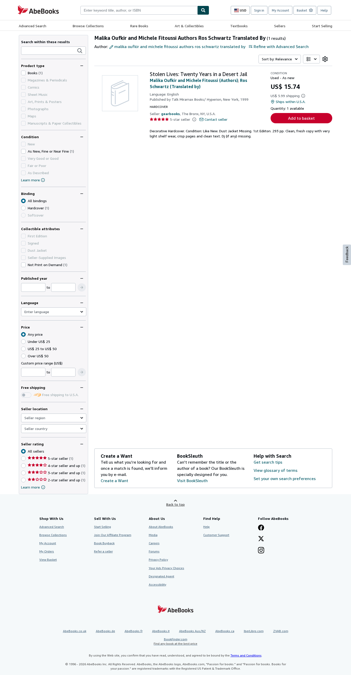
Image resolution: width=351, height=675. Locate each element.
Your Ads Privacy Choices (166, 568)
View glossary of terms (276, 470)
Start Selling (322, 26)
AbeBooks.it (161, 631)
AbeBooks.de (105, 631)
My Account (280, 10)
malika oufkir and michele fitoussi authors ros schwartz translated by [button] (179, 46)
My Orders (46, 551)
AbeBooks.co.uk (74, 631)
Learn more (30, 180)
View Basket (48, 559)
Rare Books (139, 26)
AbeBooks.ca (224, 631)
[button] (80, 51)
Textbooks (239, 26)
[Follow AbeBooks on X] (261, 539)
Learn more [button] (30, 487)
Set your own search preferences (285, 478)
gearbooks (170, 113)
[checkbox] (23, 73)
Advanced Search (32, 26)
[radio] (23, 208)
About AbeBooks (161, 527)
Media (153, 535)
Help (324, 10)
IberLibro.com (254, 631)
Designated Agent (161, 576)
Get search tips (268, 462)
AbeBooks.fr (134, 631)
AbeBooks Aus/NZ (192, 631)
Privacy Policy (158, 559)
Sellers (279, 26)
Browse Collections (88, 26)
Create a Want (114, 480)
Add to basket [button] (301, 118)
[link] (325, 59)
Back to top (175, 504)
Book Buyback (104, 543)
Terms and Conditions (246, 655)
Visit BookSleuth (192, 480)
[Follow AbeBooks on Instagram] (261, 550)
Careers (154, 543)
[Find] (203, 10)
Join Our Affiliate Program (112, 535)
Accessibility (157, 584)
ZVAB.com (280, 631)
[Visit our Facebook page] (261, 528)
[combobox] (138, 10)
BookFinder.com (175, 641)
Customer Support (216, 535)
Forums (154, 551)
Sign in (259, 10)
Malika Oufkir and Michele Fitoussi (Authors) (194, 80)
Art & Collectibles (189, 26)
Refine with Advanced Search (281, 46)
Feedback (347, 254)
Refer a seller (103, 551)
